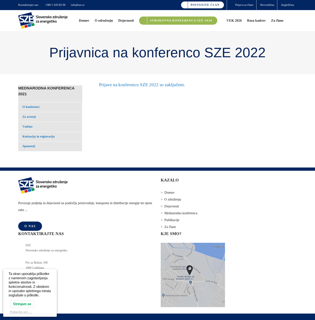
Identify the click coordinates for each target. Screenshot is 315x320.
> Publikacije (170, 220)
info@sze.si (77, 4)
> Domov (168, 192)
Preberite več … (21, 312)
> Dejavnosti (170, 206)
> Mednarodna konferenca (179, 213)
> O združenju (171, 199)
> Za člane (168, 227)
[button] (290, 20)
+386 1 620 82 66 (55, 4)
